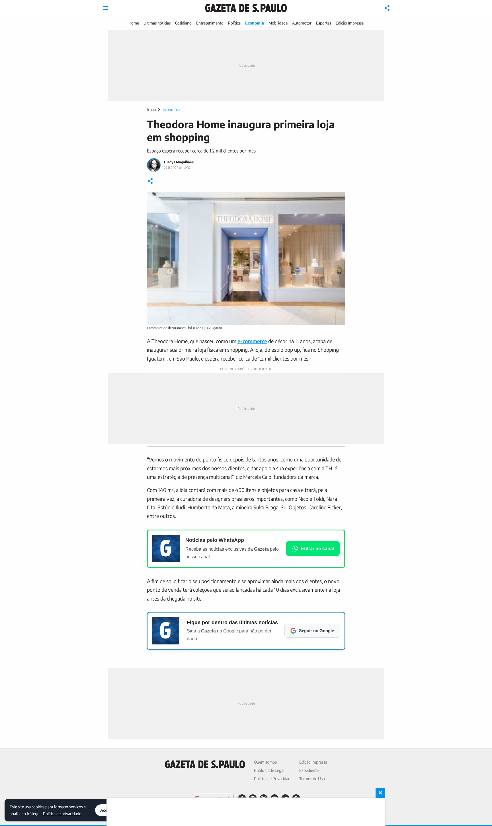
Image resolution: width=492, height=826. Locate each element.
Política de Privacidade (273, 778)
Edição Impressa (350, 23)
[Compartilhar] (387, 8)
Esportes (323, 23)
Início (151, 109)
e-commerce (252, 341)
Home (133, 23)
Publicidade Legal (269, 770)
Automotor (301, 23)
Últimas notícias (157, 23)
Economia (254, 23)
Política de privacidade (62, 813)
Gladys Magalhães (179, 162)
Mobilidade (278, 23)
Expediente (309, 770)
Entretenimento (210, 23)
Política (234, 23)
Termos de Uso (312, 778)
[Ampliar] (338, 200)
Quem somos (265, 762)
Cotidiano (183, 23)
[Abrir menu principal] (105, 8)
